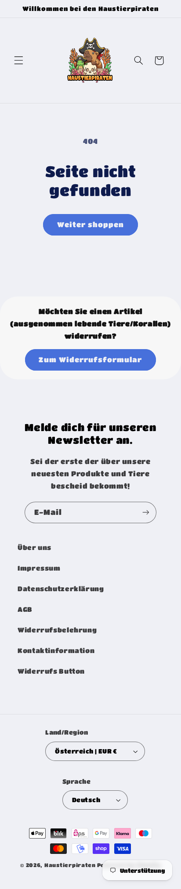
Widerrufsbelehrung (57, 630)
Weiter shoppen (90, 224)
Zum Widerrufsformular (90, 360)
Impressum (39, 568)
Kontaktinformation (56, 650)
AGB (25, 609)
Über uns (34, 547)
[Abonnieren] (146, 512)
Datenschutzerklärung (61, 589)
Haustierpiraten (70, 865)
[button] (18, 60)
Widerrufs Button (51, 671)
